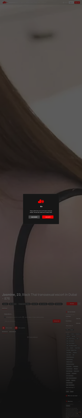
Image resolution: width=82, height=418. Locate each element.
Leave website (34, 217)
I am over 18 (47, 217)
